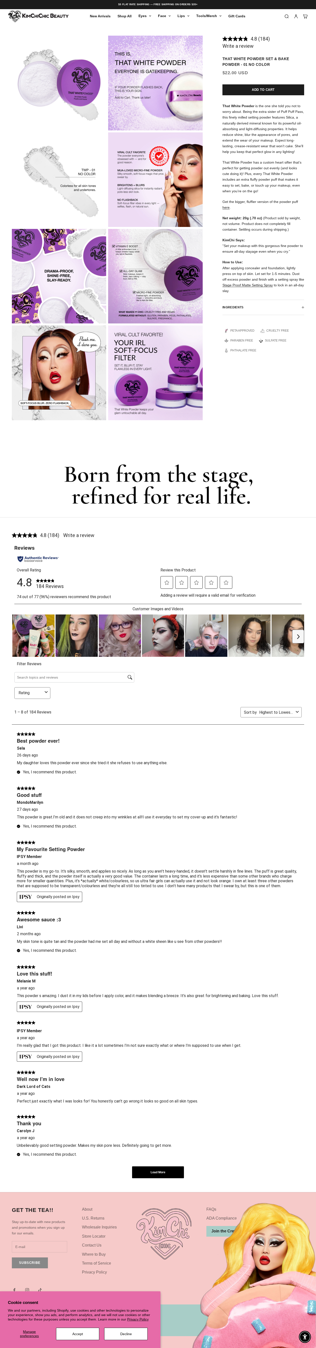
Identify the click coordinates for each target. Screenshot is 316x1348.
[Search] (286, 16)
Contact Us (91, 1245)
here (226, 207)
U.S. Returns (93, 1218)
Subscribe (30, 1263)
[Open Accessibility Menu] (305, 1337)
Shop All (125, 16)
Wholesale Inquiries (99, 1227)
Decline (126, 1334)
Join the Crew (224, 1231)
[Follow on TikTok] (40, 1290)
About (87, 1209)
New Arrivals (100, 16)
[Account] (296, 16)
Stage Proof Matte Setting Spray (247, 285)
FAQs (211, 1209)
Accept (77, 1334)
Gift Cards (236, 16)
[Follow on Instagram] (27, 1290)
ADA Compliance (221, 1218)
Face (162, 16)
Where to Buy (94, 1254)
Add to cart (263, 90)
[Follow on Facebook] (14, 1290)
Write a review (238, 46)
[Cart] (305, 16)
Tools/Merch (206, 16)
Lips (181, 16)
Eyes (142, 16)
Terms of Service (96, 1263)
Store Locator (93, 1236)
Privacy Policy (138, 1319)
